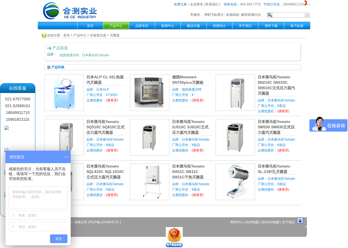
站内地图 (253, 222)
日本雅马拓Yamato (95, 55)
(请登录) (112, 100)
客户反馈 (296, 26)
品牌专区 (141, 26)
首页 (90, 26)
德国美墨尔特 (69, 55)
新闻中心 (167, 26)
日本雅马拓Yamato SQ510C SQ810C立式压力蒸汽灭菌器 (105, 127)
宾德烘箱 (232, 15)
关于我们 (245, 26)
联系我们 (212, 4)
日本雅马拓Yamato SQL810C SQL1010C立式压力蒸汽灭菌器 (105, 171)
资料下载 (271, 26)
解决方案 (193, 26)
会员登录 (196, 4)
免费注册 (180, 4)
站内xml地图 (270, 222)
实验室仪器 (98, 35)
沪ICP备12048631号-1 (105, 222)
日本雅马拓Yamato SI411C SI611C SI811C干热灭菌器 (188, 171)
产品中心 (79, 35)
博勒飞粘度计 (214, 15)
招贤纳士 (219, 26)
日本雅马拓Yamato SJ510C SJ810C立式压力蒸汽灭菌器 (190, 127)
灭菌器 (115, 35)
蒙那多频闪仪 (251, 15)
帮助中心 (237, 222)
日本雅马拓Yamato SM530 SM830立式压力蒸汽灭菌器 (276, 127)
